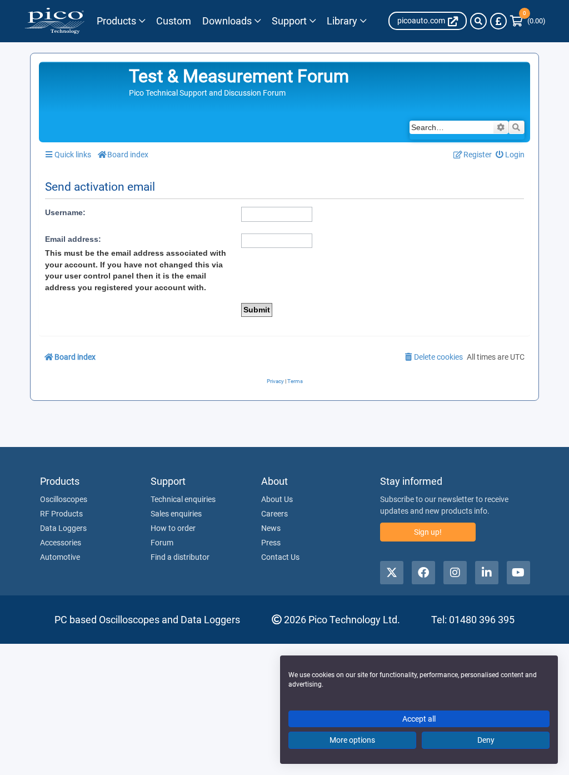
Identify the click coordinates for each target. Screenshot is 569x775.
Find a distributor (180, 557)
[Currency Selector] (498, 21)
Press (271, 542)
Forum (162, 542)
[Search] (478, 21)
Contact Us (280, 557)
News (271, 528)
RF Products (61, 513)
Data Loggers (63, 528)
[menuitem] (510, 154)
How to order (173, 528)
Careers (274, 513)
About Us (277, 499)
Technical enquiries (183, 499)
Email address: (73, 239)
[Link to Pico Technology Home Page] (54, 21)
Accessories (60, 542)
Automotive (60, 557)
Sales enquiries (176, 513)
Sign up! (428, 532)
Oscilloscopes (63, 499)
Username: (65, 212)
